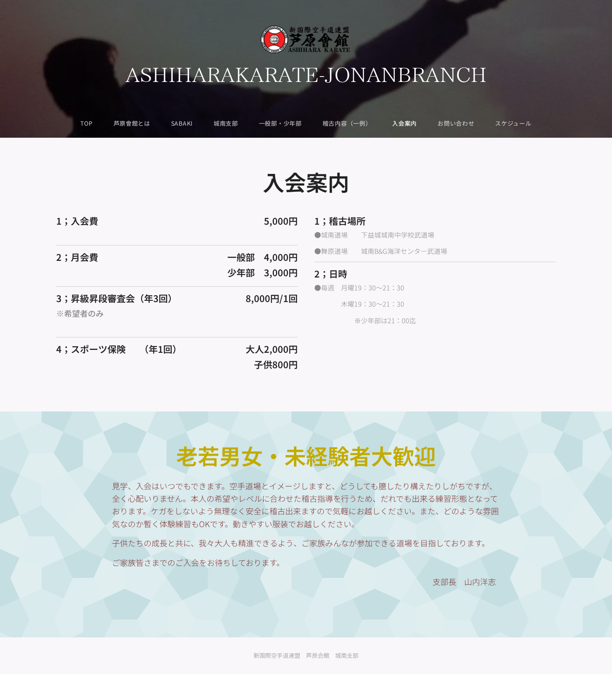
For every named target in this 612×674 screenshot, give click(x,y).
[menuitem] (91, 123)
